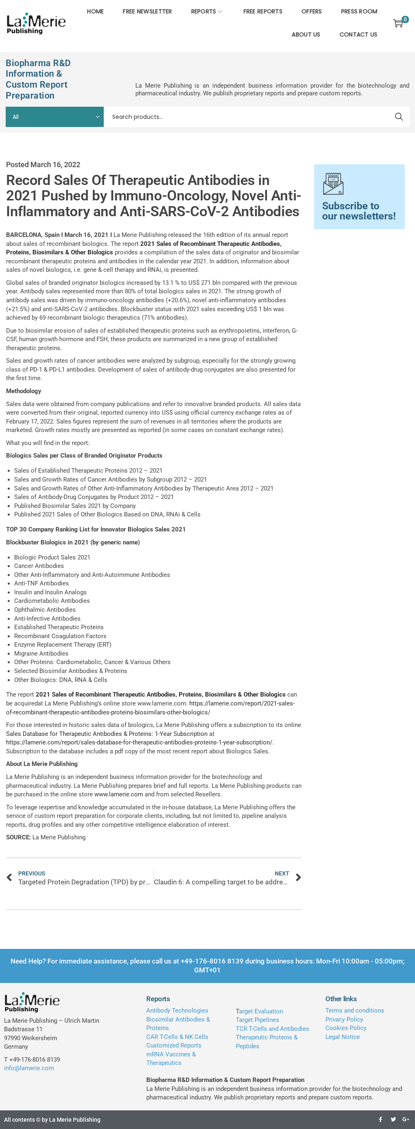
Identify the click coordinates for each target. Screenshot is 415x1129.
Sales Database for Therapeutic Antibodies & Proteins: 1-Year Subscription (107, 734)
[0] (398, 23)
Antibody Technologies (177, 1010)
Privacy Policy (344, 1019)
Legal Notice (342, 1037)
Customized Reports (173, 1045)
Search (399, 117)
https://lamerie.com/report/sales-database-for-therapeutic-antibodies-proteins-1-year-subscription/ (139, 742)
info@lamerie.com (29, 1068)
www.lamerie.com (118, 794)
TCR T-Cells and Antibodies (272, 1028)
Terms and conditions (354, 1010)
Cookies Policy (345, 1028)
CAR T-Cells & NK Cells (177, 1037)
